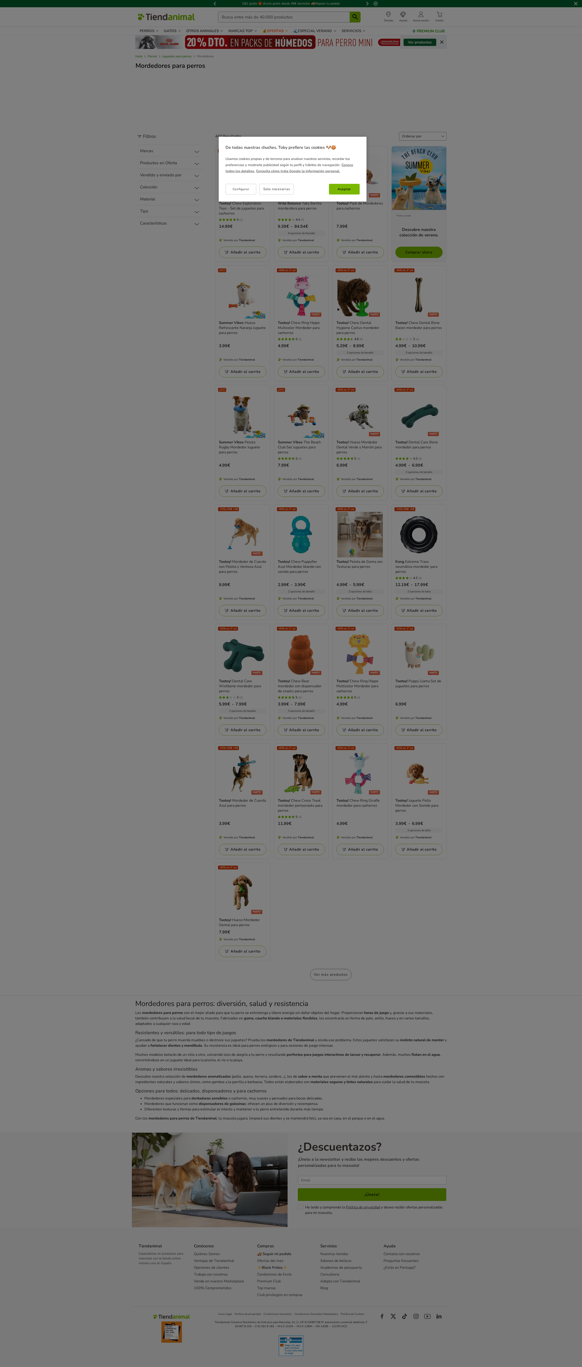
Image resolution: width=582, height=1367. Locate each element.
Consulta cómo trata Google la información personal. (298, 171)
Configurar (241, 189)
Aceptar (344, 189)
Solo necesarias (276, 189)
